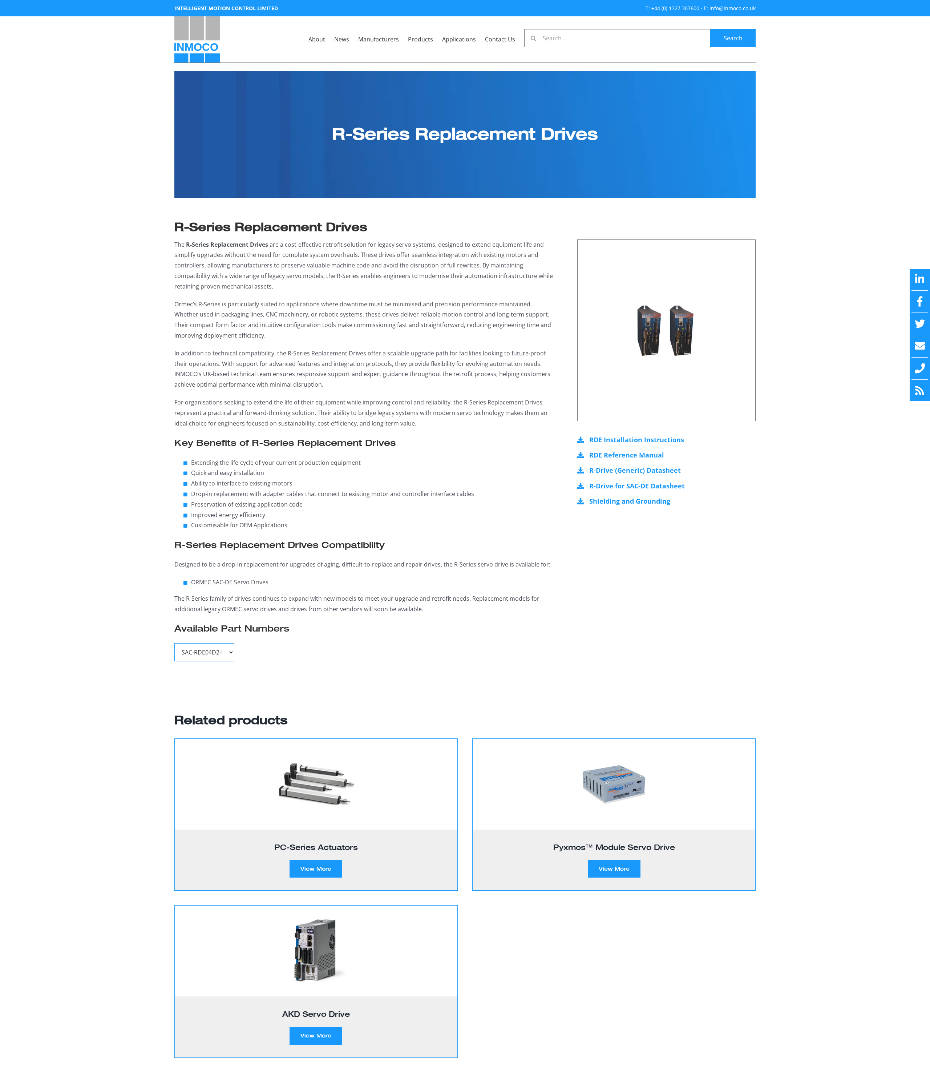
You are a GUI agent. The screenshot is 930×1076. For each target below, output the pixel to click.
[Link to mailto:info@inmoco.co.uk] (920, 346)
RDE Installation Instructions (636, 439)
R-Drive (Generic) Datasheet (635, 470)
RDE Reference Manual (626, 455)
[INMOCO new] (197, 19)
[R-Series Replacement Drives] (666, 330)
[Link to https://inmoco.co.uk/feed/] (920, 390)
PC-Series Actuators (316, 847)
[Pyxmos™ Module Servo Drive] (614, 784)
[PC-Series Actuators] (316, 784)
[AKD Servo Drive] (316, 951)
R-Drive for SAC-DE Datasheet (637, 485)
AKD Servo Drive (316, 1013)
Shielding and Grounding (629, 501)
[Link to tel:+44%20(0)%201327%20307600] (920, 368)
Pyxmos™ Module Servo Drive (614, 847)
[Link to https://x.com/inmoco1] (920, 324)
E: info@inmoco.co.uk (730, 8)
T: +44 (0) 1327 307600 (672, 8)
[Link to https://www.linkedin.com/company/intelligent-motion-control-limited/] (920, 279)
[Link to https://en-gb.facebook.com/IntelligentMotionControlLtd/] (920, 301)
